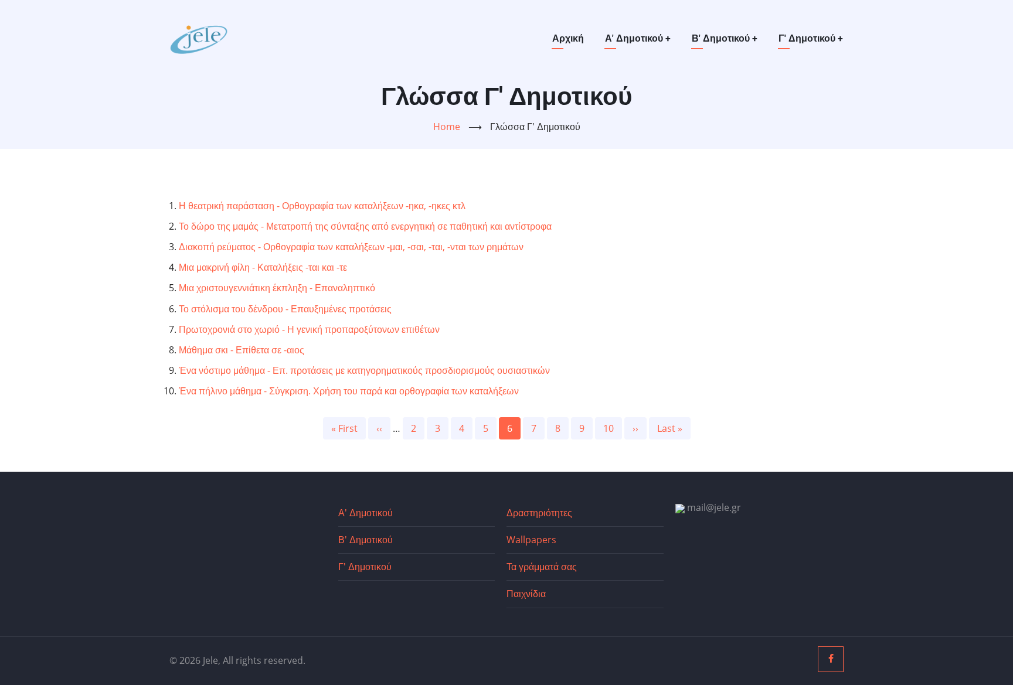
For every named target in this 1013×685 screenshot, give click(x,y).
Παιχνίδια (526, 593)
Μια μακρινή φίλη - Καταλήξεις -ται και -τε (263, 267)
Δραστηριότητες (539, 512)
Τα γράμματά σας (541, 566)
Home (446, 126)
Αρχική (568, 38)
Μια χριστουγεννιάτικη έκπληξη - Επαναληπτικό (277, 287)
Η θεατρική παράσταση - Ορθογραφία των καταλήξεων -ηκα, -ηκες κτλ (322, 205)
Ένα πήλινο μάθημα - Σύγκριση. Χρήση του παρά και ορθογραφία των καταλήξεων (349, 390)
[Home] (198, 37)
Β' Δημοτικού (724, 38)
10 (612, 428)
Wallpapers (531, 539)
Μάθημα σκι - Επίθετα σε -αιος (241, 349)
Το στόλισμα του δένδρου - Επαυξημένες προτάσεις (285, 308)
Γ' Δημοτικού (811, 38)
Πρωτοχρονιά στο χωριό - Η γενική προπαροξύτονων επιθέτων (309, 329)
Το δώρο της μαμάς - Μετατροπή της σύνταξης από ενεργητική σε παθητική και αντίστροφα (365, 226)
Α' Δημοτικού (638, 38)
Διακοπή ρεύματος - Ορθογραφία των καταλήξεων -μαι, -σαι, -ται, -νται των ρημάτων (351, 246)
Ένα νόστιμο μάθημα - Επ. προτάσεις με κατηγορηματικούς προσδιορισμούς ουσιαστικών (364, 370)
